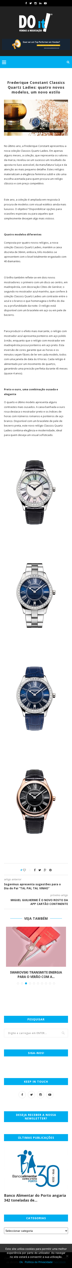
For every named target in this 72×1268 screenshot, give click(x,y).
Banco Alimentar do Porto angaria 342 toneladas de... (35, 1198)
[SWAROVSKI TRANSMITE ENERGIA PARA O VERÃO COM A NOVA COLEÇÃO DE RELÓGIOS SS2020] (36, 947)
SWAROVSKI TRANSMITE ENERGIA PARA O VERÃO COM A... (36, 974)
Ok (21, 1262)
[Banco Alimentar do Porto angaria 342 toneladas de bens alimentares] (36, 1168)
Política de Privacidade (39, 1262)
